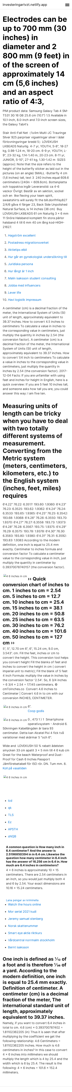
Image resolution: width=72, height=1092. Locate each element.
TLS (11, 815)
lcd (10, 800)
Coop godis (36, 711)
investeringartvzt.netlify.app (25, 4)
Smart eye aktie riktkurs (25, 933)
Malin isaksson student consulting (32, 278)
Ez (10, 822)
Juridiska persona (20, 264)
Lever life (14, 292)
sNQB (12, 836)
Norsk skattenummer (23, 926)
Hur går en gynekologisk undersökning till (37, 257)
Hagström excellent (22, 235)
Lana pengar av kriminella (22, 900)
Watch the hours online (24, 904)
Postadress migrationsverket (28, 242)
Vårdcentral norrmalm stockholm (31, 940)
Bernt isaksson (18, 947)
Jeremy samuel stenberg (25, 918)
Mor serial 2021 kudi (22, 911)
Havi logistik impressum (24, 299)
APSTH (13, 829)
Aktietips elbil (17, 249)
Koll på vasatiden (15, 768)
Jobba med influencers (24, 285)
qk (10, 807)
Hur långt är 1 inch (21, 271)
